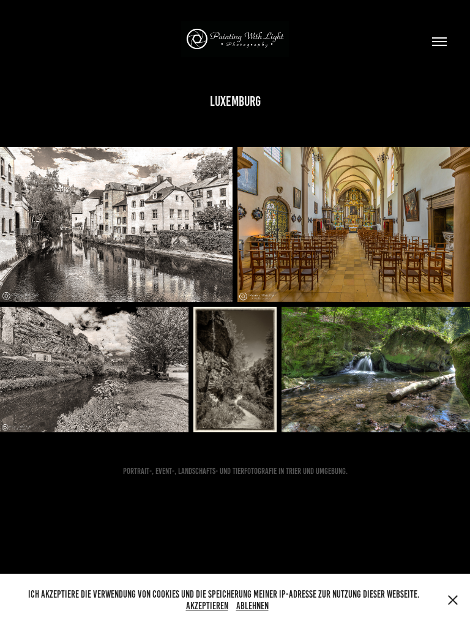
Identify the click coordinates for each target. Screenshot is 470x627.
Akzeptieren (207, 606)
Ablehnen (252, 606)
